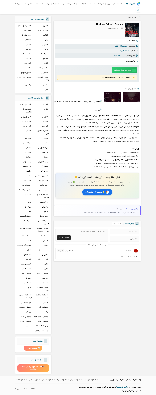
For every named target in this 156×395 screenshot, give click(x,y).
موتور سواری (26, 72)
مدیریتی (44, 72)
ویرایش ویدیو (25, 321)
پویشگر (45, 166)
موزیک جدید (33, 379)
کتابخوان (27, 254)
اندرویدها (130, 4)
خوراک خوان (43, 189)
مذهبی (45, 278)
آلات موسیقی (25, 104)
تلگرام (135, 379)
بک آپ (28, 147)
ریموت (45, 211)
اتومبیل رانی (43, 30)
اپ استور (44, 126)
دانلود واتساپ (47, 379)
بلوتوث (45, 152)
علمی (46, 245)
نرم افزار (101, 3)
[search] (138, 10)
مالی (46, 268)
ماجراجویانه (112, 28)
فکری (28, 58)
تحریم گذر (44, 171)
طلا (29, 240)
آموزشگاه (39, 3)
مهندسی (27, 282)
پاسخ (59, 251)
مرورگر (28, 278)
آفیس (45, 104)
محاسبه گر (27, 268)
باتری (46, 143)
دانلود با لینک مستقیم (122, 70)
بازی (108, 3)
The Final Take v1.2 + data (109, 24)
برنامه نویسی (42, 147)
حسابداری (44, 185)
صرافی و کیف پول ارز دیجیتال (43, 230)
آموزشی (45, 116)
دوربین (28, 194)
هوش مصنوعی (69, 3)
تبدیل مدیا (27, 166)
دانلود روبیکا (62, 379)
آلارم (46, 109)
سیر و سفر (43, 216)
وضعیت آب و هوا (41, 316)
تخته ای (28, 39)
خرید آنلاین (26, 185)
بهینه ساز (27, 152)
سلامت (28, 211)
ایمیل (46, 138)
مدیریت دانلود (42, 273)
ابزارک (45, 121)
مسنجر (92, 3)
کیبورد (28, 259)
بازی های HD (26, 35)
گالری (46, 264)
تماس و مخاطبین (41, 175)
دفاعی (28, 44)
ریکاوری (27, 206)
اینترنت (28, 138)
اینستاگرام (124, 379)
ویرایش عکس (42, 321)
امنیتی (28, 130)
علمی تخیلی (26, 53)
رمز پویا (45, 206)
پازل (46, 39)
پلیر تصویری (43, 161)
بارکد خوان (26, 143)
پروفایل (45, 157)
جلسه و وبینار (42, 180)
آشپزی (45, 25)
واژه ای (28, 84)
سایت (126, 387)
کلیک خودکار (43, 259)
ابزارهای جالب (25, 121)
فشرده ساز (43, 250)
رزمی (46, 49)
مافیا (29, 68)
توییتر (112, 379)
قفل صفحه (26, 250)
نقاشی (45, 302)
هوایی (45, 84)
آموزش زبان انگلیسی (27, 110)
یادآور (28, 326)
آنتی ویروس (26, 116)
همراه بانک (82, 3)
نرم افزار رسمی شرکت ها (25, 296)
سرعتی (28, 49)
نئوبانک (28, 287)
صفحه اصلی (117, 3)
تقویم (28, 171)
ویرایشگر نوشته (41, 326)
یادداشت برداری (41, 330)
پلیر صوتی (27, 161)
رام (29, 202)
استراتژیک (27, 30)
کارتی (46, 63)
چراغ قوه (27, 180)
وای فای (45, 312)
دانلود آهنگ (20, 379)
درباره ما (18, 3)
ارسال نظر (65, 237)
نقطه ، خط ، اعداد (24, 77)
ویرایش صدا (26, 316)
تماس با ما (29, 3)
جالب (29, 175)
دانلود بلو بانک (90, 379)
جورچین (45, 44)
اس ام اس (26, 126)
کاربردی (45, 254)
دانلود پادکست (25, 189)
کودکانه (27, 63)
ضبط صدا (44, 236)
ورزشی (45, 89)
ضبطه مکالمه (25, 236)
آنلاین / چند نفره (24, 25)
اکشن (45, 35)
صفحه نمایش (25, 228)
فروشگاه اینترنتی (24, 245)
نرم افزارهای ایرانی (53, 3)
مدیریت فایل (26, 273)
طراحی (45, 240)
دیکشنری (44, 202)
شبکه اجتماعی (25, 216)
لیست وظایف (26, 264)
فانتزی (45, 58)
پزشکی (28, 157)
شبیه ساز (44, 53)
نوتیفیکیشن (26, 302)
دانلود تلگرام (75, 379)
